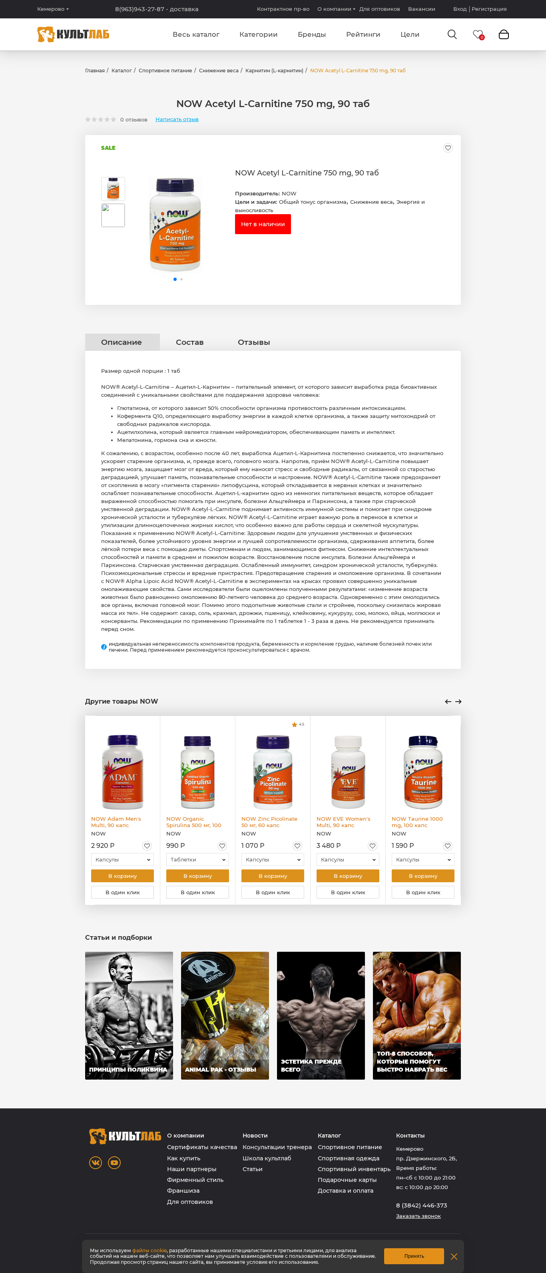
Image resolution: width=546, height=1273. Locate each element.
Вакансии (421, 9)
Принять (414, 1256)
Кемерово (50, 9)
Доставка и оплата (345, 1190)
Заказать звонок (418, 1216)
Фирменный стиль (195, 1179)
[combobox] (122, 859)
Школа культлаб (267, 1158)
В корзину (122, 876)
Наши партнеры (192, 1169)
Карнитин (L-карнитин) (274, 71)
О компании (334, 9)
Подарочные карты (347, 1179)
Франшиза (183, 1190)
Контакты (410, 1135)
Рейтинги (363, 34)
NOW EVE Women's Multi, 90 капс (344, 822)
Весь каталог (196, 34)
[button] (175, 279)
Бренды (312, 34)
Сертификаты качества (202, 1147)
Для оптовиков (379, 9)
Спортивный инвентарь (354, 1169)
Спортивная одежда (348, 1158)
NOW (289, 193)
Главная (95, 71)
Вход (460, 9)
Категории (258, 34)
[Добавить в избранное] (448, 148)
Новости (255, 1135)
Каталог (122, 71)
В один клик (123, 892)
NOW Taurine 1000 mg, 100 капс (417, 822)
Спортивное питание (165, 71)
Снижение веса (219, 71)
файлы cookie (149, 1250)
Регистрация (489, 9)
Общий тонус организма (313, 202)
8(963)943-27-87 (157, 9)
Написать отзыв (177, 119)
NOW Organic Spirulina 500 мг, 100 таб (193, 822)
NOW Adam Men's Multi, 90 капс (116, 822)
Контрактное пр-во (283, 9)
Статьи (253, 1169)
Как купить (183, 1158)
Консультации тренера (277, 1147)
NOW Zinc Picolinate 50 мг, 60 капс (269, 822)
